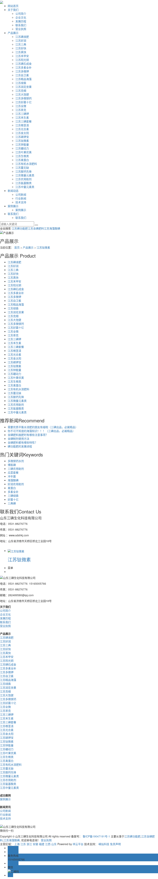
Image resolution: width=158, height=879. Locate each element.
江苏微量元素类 (24, 175)
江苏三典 (20, 44)
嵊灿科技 (103, 844)
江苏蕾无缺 (22, 167)
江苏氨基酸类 (23, 183)
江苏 (23, 844)
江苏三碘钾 (22, 114)
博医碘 (12, 465)
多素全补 (13, 492)
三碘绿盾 (13, 495)
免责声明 (115, 844)
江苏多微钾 (22, 71)
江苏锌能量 (22, 144)
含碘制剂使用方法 (18, 438)
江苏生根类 (22, 156)
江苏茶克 (20, 110)
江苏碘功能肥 (20, 228)
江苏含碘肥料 (36, 228)
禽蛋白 (12, 488)
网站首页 (13, 6)
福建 (41, 844)
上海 (17, 844)
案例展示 (13, 206)
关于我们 (13, 10)
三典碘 (12, 503)
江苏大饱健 (22, 94)
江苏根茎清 (22, 125)
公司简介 (20, 13)
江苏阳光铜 (22, 60)
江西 (47, 844)
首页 (17, 247)
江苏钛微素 (22, 140)
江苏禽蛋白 (22, 160)
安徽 (35, 844)
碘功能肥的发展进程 (20, 446)
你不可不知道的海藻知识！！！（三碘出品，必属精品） (41, 431)
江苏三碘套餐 (23, 121)
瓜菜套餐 (13, 472)
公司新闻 (20, 194)
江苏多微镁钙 (23, 98)
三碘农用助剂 (16, 468)
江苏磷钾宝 (22, 137)
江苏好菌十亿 (23, 102)
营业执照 (20, 29)
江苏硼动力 (22, 148)
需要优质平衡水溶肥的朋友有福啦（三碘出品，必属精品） (43, 427)
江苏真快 (20, 52)
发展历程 (20, 21)
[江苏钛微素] (16, 551)
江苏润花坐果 (23, 87)
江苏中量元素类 (24, 187)
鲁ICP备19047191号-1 (96, 836)
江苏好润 (20, 40)
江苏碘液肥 (22, 37)
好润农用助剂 (16, 484)
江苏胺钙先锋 (23, 171)
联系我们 (20, 25)
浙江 (29, 844)
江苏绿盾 (20, 83)
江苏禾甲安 (22, 56)
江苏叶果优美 (23, 152)
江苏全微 (20, 106)
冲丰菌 (12, 476)
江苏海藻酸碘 (52, 228)
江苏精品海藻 (23, 79)
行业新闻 (20, 198)
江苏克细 (20, 90)
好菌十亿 (13, 499)
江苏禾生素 (22, 117)
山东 (54, 844)
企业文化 (20, 17)
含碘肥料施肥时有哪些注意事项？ (28, 435)
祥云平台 (78, 844)
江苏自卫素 (22, 75)
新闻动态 (13, 191)
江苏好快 (20, 48)
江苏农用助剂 (23, 179)
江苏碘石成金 (23, 63)
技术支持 (20, 202)
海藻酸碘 (13, 480)
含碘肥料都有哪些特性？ (22, 442)
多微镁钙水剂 (16, 461)
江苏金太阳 (22, 133)
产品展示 (13, 33)
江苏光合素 (22, 129)
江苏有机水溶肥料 (26, 164)
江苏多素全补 (23, 67)
